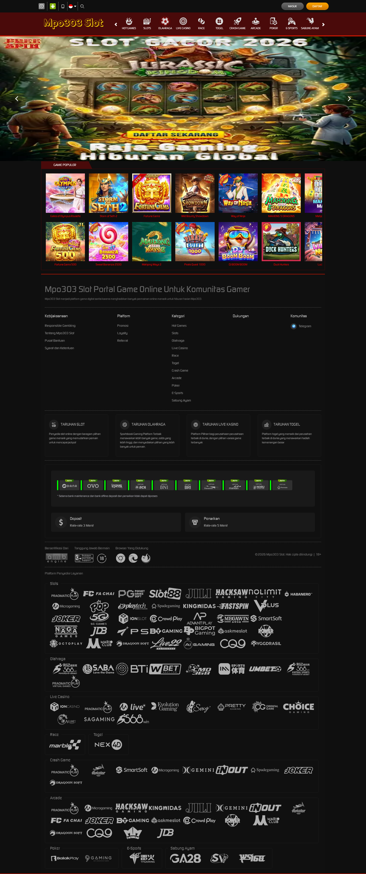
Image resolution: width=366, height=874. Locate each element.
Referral (122, 340)
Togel (219, 28)
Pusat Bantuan (55, 340)
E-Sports (292, 28)
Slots (147, 28)
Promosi (122, 325)
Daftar (317, 6)
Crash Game (237, 28)
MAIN (68, 193)
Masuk (292, 6)
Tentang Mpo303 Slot (59, 333)
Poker (274, 28)
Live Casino (183, 28)
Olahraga (165, 28)
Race (201, 28)
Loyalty (122, 333)
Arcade (256, 28)
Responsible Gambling (60, 325)
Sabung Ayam (310, 28)
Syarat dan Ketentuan (59, 348)
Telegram (305, 326)
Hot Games (129, 28)
